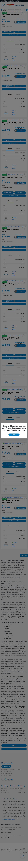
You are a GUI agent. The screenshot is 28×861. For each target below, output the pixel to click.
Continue (14, 434)
